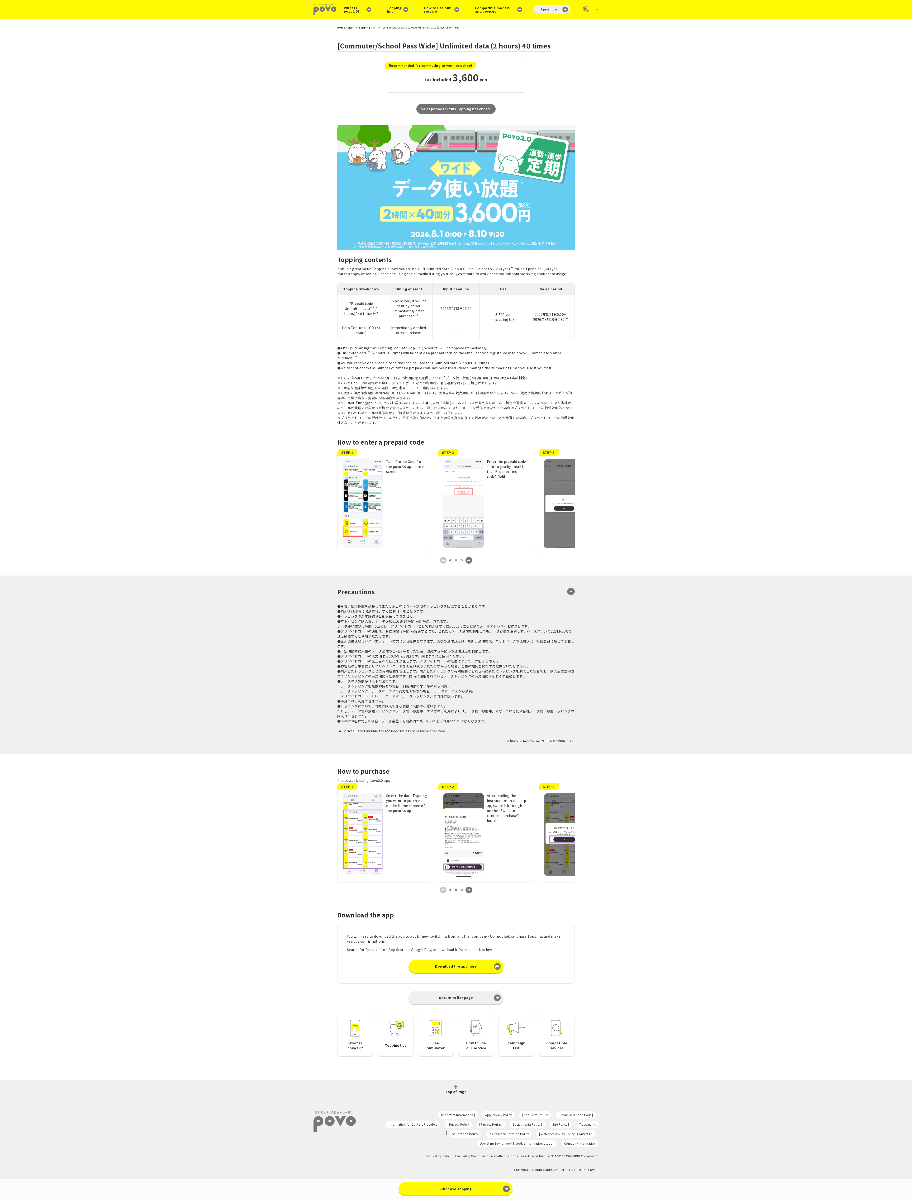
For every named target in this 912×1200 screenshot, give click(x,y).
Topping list (394, 9)
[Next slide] (469, 560)
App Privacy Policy (498, 1115)
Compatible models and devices (492, 9)
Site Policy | (560, 1124)
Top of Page (456, 1091)
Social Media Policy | (527, 1124)
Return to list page (456, 997)
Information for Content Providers (413, 1124)
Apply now (549, 9)
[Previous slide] (443, 560)
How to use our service (437, 9)
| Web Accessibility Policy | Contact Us (565, 1134)
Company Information (580, 1143)
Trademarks (587, 1124)
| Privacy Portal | (491, 1124)
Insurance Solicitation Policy (509, 1134)
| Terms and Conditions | (576, 1115)
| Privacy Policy (458, 1124)
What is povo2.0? (352, 9)
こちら (491, 661)
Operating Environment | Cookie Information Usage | (517, 1143)
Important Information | (458, 1115)
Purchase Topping (455, 1188)
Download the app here (456, 966)
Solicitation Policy (465, 1134)
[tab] (450, 560)
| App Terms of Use (535, 1115)
